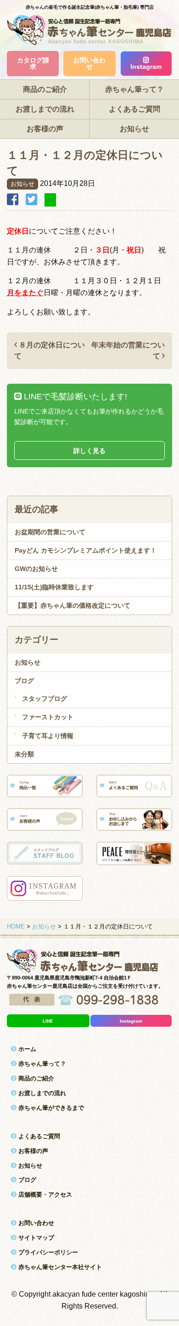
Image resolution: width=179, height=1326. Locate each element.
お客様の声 (45, 129)
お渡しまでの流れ (45, 109)
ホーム (26, 1049)
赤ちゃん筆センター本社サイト (59, 1267)
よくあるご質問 (134, 109)
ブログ (24, 680)
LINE (48, 1021)
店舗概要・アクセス (44, 1194)
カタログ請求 (33, 63)
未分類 (24, 754)
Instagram (146, 66)
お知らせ (134, 129)
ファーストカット (47, 717)
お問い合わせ (89, 63)
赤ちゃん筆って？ (134, 89)
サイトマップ (35, 1237)
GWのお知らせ (36, 568)
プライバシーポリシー (47, 1252)
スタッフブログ (44, 698)
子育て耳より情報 (47, 735)
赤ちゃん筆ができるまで (50, 1107)
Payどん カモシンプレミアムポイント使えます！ (86, 550)
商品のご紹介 (45, 89)
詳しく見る (89, 450)
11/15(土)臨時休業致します (54, 587)
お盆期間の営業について (50, 532)
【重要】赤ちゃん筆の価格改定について (72, 605)
